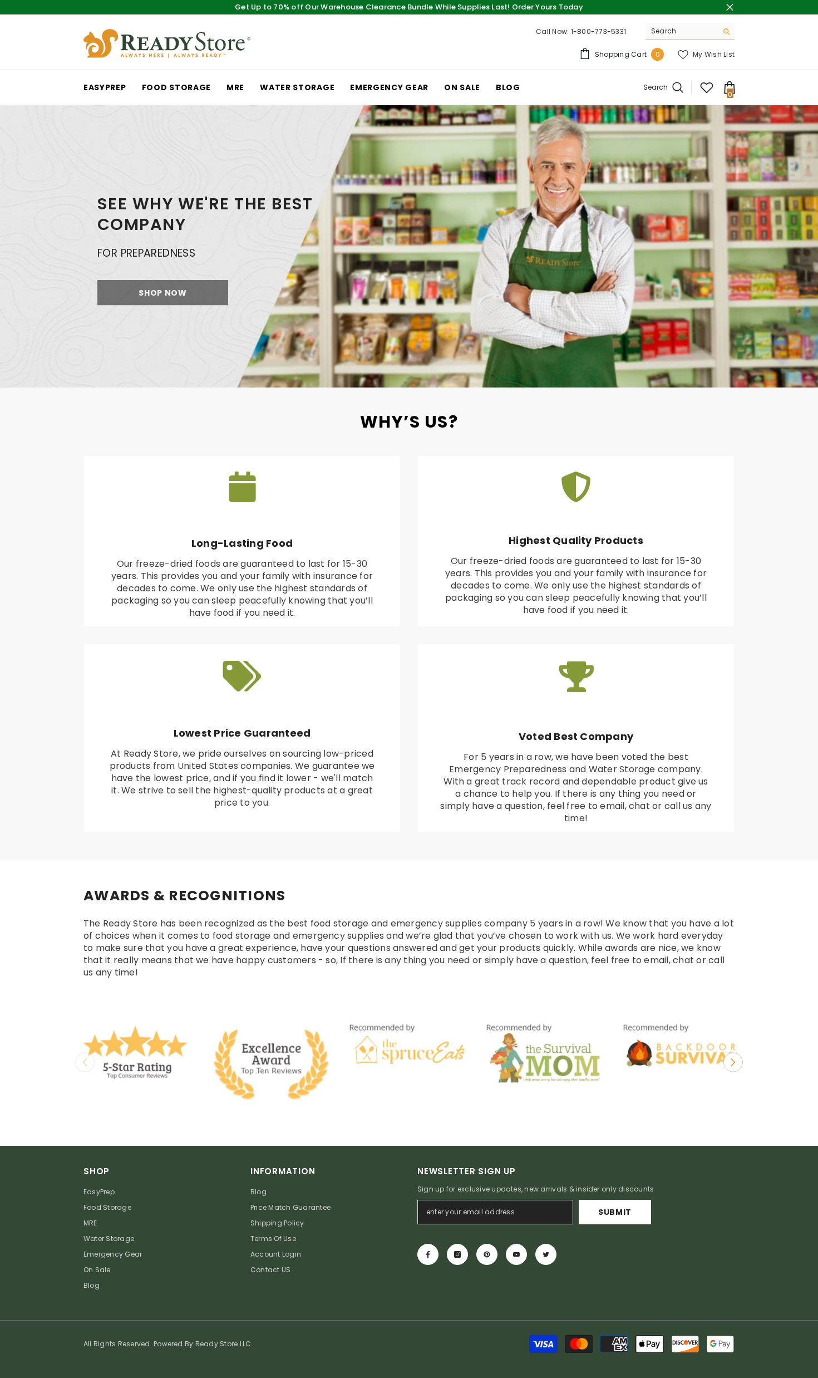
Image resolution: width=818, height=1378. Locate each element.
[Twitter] (545, 1254)
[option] (135, 1054)
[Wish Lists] (706, 87)
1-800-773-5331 (598, 31)
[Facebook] (427, 1254)
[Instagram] (457, 1254)
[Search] (690, 31)
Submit (615, 1212)
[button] (733, 1062)
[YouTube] (516, 1254)
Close (730, 7)
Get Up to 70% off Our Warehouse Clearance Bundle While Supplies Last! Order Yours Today (409, 7)
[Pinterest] (486, 1254)
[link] (409, 246)
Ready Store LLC (223, 1343)
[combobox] (681, 31)
